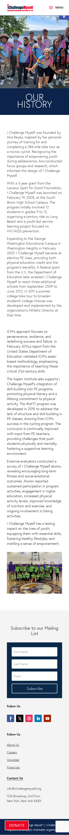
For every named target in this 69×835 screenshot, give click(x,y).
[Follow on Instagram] (29, 718)
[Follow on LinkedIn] (38, 718)
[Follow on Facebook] (10, 718)
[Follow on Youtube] (47, 718)
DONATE (17, 825)
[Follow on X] (19, 718)
